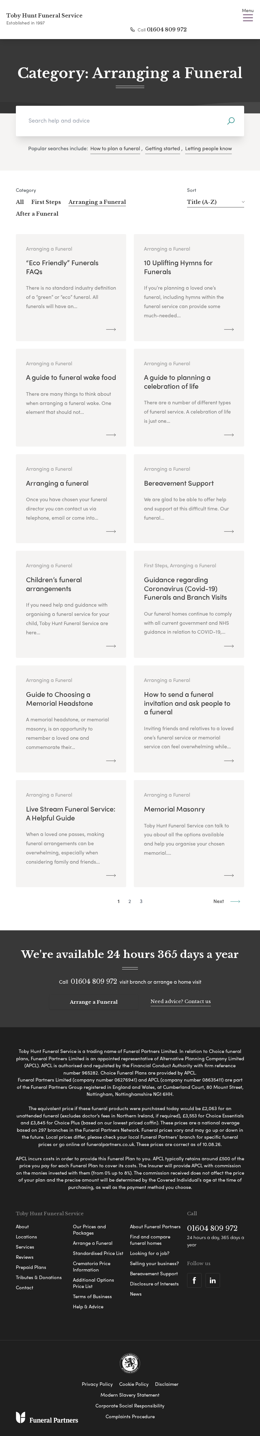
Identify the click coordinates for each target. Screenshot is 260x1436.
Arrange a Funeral (94, 1002)
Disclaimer (167, 1383)
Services (25, 1246)
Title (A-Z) (202, 202)
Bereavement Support (154, 1273)
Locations (26, 1236)
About (22, 1226)
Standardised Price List (98, 1253)
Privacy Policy (97, 1383)
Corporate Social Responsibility (130, 1405)
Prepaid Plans (31, 1267)
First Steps (46, 202)
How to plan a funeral (115, 148)
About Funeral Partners (155, 1226)
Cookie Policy (134, 1383)
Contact (24, 1287)
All (20, 202)
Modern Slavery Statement (130, 1394)
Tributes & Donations (39, 1277)
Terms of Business (92, 1296)
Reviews (25, 1256)
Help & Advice (88, 1306)
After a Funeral (37, 214)
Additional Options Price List (93, 1283)
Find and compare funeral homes (150, 1239)
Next (219, 901)
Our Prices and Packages (89, 1229)
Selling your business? (154, 1263)
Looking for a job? (149, 1253)
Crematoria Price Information (91, 1266)
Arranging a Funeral (97, 202)
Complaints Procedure (130, 1416)
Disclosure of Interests (154, 1283)
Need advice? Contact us (181, 1001)
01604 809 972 (167, 29)
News (136, 1293)
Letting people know (208, 148)
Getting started (162, 148)
